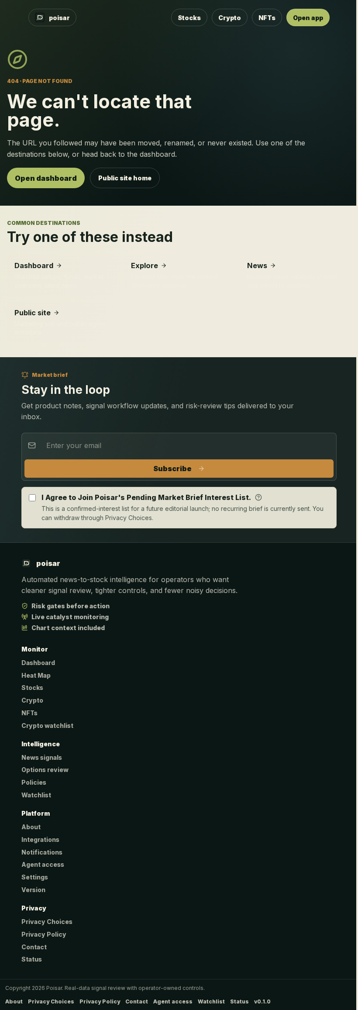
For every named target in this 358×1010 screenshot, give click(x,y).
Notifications (41, 852)
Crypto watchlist (47, 725)
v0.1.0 (262, 1001)
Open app (308, 17)
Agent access (42, 864)
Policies (33, 782)
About (31, 827)
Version (33, 889)
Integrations (40, 839)
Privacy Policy (43, 934)
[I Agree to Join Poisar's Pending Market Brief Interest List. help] (258, 497)
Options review (45, 769)
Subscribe (172, 468)
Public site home (124, 178)
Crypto (229, 17)
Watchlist (36, 795)
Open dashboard (46, 178)
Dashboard (38, 662)
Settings (34, 877)
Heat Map (36, 675)
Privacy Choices (46, 921)
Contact (34, 947)
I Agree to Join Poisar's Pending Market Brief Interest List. (146, 497)
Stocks (189, 17)
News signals (41, 757)
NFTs (266, 17)
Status (31, 959)
